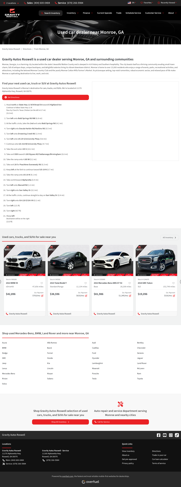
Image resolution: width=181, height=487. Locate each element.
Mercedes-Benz (8, 373)
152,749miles (169, 286)
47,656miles (37, 286)
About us (125, 455)
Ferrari (50, 353)
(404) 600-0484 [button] (42, 3)
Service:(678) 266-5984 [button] (16, 463)
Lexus (4, 368)
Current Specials (104, 13)
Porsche (95, 373)
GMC (4, 358)
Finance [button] (86, 13)
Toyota (140, 378)
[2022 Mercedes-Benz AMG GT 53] (112, 260)
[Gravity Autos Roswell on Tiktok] (176, 435)
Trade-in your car (159, 455)
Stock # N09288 (11, 279)
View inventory (128, 451)
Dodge (5, 353)
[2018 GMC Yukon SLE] (156, 260)
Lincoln (50, 368)
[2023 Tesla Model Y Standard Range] (68, 260)
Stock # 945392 (55, 279)
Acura (4, 342)
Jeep (4, 363)
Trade (118, 13)
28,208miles (125, 286)
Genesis (140, 353)
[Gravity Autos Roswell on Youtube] (164, 435)
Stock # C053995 (99, 279)
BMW (4, 347)
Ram (139, 373)
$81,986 (98, 294)
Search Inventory (52, 13)
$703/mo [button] (37, 294)
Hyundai (95, 358)
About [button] (171, 13)
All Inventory (168, 237)
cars (44, 88)
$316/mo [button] (169, 294)
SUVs (59, 88)
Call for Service (104, 422)
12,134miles (81, 286)
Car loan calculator (160, 459)
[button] (12, 3)
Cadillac (95, 347)
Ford (94, 353)
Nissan (50, 373)
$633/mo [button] (81, 294)
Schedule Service (133, 13)
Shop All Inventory (58, 422)
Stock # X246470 (143, 279)
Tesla (94, 378)
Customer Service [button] (153, 13)
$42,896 (11, 294)
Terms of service (159, 463)
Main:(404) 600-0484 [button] (15, 460)
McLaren (140, 368)
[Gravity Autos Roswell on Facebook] (157, 435)
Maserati (95, 368)
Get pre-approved (129, 459)
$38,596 (54, 294)
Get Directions (13, 97)
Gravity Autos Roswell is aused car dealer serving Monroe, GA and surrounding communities (67, 59)
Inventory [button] (71, 13)
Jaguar (140, 358)
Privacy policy (128, 463)
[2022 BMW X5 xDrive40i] (24, 260)
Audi (94, 342)
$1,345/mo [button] (125, 294)
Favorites (147, 2)
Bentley (140, 342)
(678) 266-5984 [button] (75, 3)
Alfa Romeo (52, 342)
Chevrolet (141, 347)
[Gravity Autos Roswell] (12, 13)
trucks (49, 88)
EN (133, 2)
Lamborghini (97, 363)
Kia (48, 363)
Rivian (4, 378)
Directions (156, 451)
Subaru (50, 378)
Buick (49, 347)
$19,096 (142, 294)
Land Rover (142, 363)
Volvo (4, 383)
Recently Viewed (168, 2)
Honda (50, 358)
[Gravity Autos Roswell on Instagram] (170, 435)
